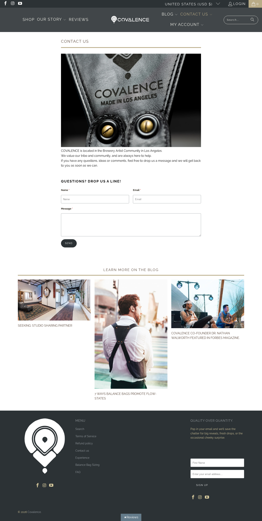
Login (239, 4)
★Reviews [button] (131, 517)
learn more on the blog (131, 270)
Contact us (82, 450)
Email (137, 190)
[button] (51, 20)
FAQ (77, 472)
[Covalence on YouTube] (19, 4)
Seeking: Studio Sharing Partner (45, 325)
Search (79, 429)
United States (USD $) (189, 4)
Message (67, 208)
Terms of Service (85, 436)
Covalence (34, 512)
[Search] (252, 20)
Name (65, 190)
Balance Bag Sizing (87, 464)
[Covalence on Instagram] (12, 4)
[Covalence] (131, 20)
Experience (82, 457)
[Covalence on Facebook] (5, 4)
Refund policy (84, 443)
